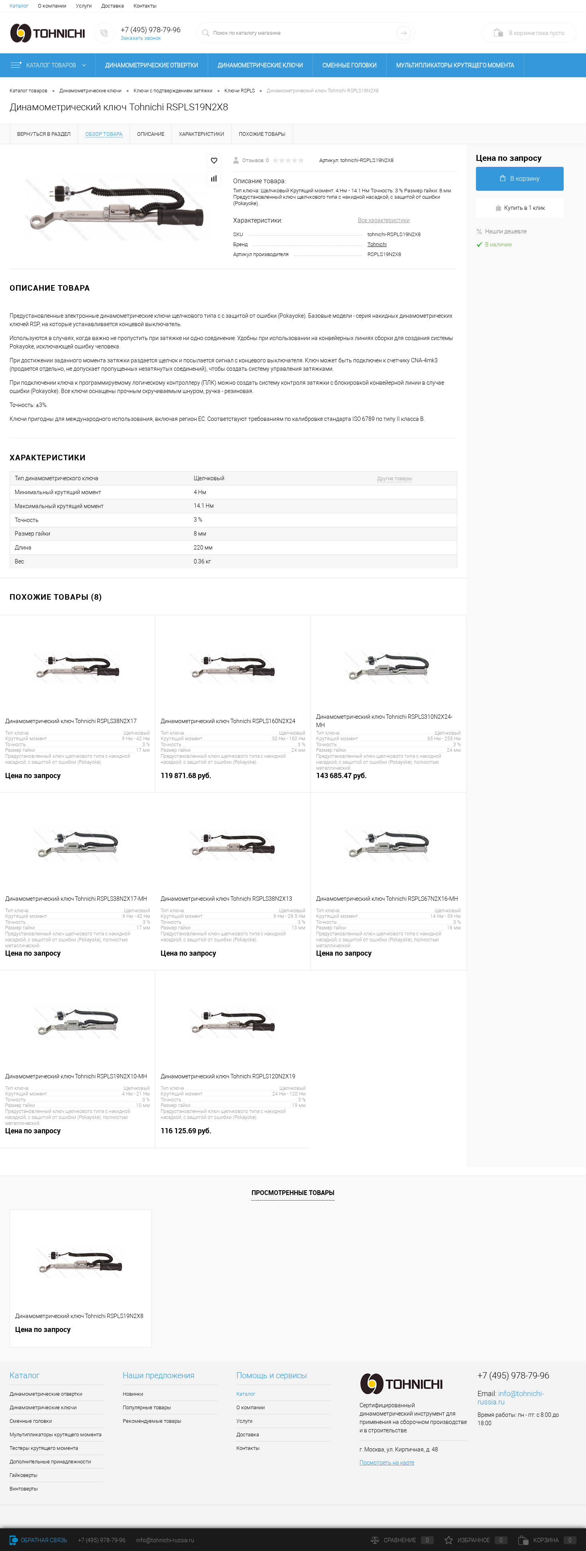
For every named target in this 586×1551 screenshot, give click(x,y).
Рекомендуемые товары (152, 1421)
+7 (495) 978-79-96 (151, 29)
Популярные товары (147, 1407)
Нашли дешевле (506, 231)
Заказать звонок (141, 38)
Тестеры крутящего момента (44, 1448)
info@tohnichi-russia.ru (165, 1540)
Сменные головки (349, 65)
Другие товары (394, 478)
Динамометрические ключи (260, 65)
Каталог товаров (51, 65)
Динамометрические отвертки (151, 65)
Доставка (112, 6)
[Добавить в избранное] (214, 161)
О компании (52, 6)
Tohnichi (377, 244)
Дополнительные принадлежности (50, 1462)
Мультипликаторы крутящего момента (455, 65)
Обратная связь (43, 1540)
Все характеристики (384, 220)
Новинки (133, 1394)
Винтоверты (24, 1489)
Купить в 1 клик (524, 208)
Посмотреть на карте (387, 1462)
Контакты (145, 6)
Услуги (84, 6)
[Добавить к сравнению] (214, 178)
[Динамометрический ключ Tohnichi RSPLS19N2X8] (116, 207)
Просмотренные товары (293, 1192)
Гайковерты (23, 1475)
